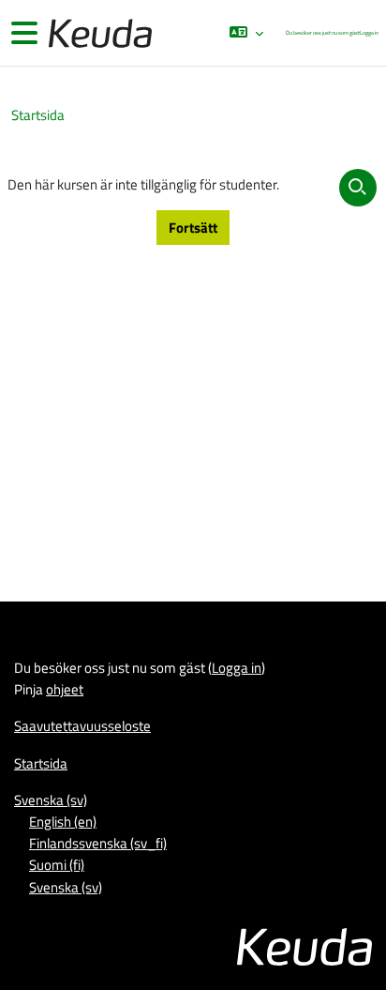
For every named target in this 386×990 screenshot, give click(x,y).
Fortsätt (193, 227)
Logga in (369, 32)
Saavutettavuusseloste (82, 725)
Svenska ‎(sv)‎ (50, 799)
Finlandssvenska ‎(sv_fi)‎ (98, 842)
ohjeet (64, 689)
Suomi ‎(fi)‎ (56, 864)
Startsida (38, 115)
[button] (245, 33)
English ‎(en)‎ (62, 821)
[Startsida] (98, 33)
